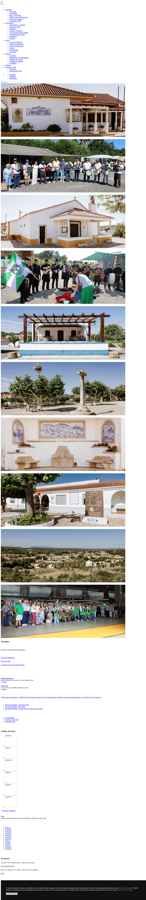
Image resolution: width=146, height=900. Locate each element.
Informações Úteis (15, 71)
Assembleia (13, 13)
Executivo (12, 11)
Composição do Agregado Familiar (12, 665)
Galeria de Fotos (15, 27)
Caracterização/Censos (17, 34)
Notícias (12, 38)
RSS (2, 873)
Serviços (8, 54)
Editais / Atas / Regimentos (18, 17)
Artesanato (13, 52)
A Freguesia (9, 23)
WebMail (12, 76)
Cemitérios (13, 63)
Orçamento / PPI (15, 21)
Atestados (12, 56)
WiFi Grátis (4, 686)
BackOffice (13, 78)
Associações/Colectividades (18, 33)
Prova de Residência (8, 658)
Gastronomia (13, 50)
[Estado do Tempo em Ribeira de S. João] (71, 697)
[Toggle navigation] (4, 4)
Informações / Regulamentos (19, 58)
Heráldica (12, 29)
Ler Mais (4, 682)
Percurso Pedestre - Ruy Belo (15, 707)
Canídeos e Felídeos (16, 61)
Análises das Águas (16, 59)
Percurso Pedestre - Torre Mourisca (17, 705)
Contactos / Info (10, 67)
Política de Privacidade (124, 890)
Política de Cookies (125, 888)
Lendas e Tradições (15, 31)
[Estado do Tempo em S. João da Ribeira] (42, 697)
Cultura (11, 48)
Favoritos (12, 75)
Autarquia (8, 10)
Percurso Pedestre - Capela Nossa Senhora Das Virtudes (24, 709)
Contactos (12, 69)
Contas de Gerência (16, 19)
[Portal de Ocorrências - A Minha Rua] (14, 697)
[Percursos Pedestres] (93, 697)
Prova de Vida (5, 661)
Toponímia (13, 36)
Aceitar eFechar (12, 894)
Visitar (7, 40)
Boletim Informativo (7, 678)
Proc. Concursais (15, 15)
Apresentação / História (17, 25)
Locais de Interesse (15, 42)
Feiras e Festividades (16, 46)
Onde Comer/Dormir (16, 44)
